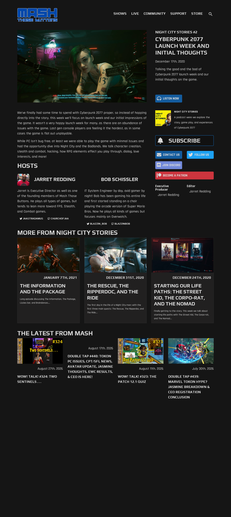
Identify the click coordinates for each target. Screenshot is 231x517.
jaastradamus (33, 218)
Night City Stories (186, 111)
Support (178, 13)
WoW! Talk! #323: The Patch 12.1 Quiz (137, 379)
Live (135, 13)
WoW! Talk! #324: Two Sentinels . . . (37, 379)
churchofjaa (60, 218)
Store (197, 13)
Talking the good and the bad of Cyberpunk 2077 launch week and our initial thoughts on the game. (182, 74)
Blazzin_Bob (98, 223)
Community (155, 13)
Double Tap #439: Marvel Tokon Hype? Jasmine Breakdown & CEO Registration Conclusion (189, 386)
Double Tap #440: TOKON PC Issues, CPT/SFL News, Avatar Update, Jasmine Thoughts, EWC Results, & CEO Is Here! (90, 366)
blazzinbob (122, 223)
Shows (119, 13)
